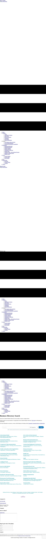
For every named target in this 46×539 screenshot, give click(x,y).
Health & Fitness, (3, 484)
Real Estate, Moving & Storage (7, 474)
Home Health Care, (41, 454)
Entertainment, (26, 436)
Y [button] (36, 429)
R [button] (28, 429)
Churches (25, 475)
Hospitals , (25, 455)
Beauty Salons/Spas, (38, 467)
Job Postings (40, 492)
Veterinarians (8, 472)
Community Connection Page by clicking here (36, 423)
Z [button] (37, 429)
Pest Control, (2, 459)
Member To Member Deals (32, 492)
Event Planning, (31, 436)
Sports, (14, 484)
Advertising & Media (4, 435)
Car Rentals (31, 484)
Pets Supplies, (2, 472)
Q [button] (27, 429)
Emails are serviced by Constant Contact (24, 535)
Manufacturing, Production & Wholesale (32, 461)
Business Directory (6, 492)
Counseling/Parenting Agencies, (29, 468)
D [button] (13, 429)
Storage (19, 475)
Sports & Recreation (4, 482)
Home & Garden (3, 458)
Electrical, (40, 445)
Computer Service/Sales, (4, 445)
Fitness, (17, 484)
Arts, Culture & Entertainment (30, 435)
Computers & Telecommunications (8, 444)
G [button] (16, 429)
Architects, (25, 446)
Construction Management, (28, 445)
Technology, (11, 445)
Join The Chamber (30, 493)
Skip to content (2, 0)
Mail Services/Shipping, (38, 479)
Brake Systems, (3, 441)
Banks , (40, 450)
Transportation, (26, 484)
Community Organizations (10, 450)
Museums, (42, 436)
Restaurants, (2, 479)
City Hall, (9, 454)
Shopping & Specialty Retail (29, 478)
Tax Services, (25, 459)
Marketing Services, (10, 436)
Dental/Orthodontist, (27, 454)
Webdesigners (3, 446)
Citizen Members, (3, 455)
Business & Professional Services (30, 439)
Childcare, (43, 467)
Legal (24, 458)
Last (1, 527)
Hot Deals (25, 492)
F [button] (15, 429)
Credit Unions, (25, 451)
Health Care (26, 453)
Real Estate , (2, 475)
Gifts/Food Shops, (26, 479)
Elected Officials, (15, 454)
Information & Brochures (21, 493)
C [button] (12, 429)
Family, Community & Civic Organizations (9, 449)
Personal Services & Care (28, 466)
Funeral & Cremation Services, (28, 467)
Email (1, 530)
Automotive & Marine (5, 439)
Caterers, (7, 479)
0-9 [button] (8, 429)
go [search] (41, 427)
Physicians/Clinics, (34, 454)
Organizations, (3, 450)
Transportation (26, 482)
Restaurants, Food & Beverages (7, 478)
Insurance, (37, 450)
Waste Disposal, (26, 472)
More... (10, 437)
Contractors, (35, 445)
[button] (2, 166)
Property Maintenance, (14, 475)
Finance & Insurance (27, 449)
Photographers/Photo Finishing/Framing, (30, 480)
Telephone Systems (36, 472)
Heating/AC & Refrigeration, (28, 441)
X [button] (35, 429)
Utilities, (30, 472)
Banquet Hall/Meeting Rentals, (5, 480)
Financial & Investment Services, (29, 450)
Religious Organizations (28, 474)
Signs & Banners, (3, 436)
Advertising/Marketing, (4, 437)
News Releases (13, 492)
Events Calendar (19, 492)
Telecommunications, (17, 445)
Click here (33, 420)
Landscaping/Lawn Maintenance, (11, 459)
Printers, (15, 436)
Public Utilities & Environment (29, 471)
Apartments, (7, 475)
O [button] (25, 429)
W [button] (34, 429)
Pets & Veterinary (4, 471)
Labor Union (25, 463)
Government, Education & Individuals (8, 453)
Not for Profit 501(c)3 (5, 466)
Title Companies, (31, 459)
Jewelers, (31, 479)
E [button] (14, 429)
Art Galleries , (37, 436)
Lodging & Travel (4, 461)
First (1, 525)
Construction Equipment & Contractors (32, 444)
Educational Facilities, (4, 454)
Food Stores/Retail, (12, 479)
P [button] (26, 429)
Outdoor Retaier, (10, 484)
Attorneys (36, 459)
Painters (18, 459)
